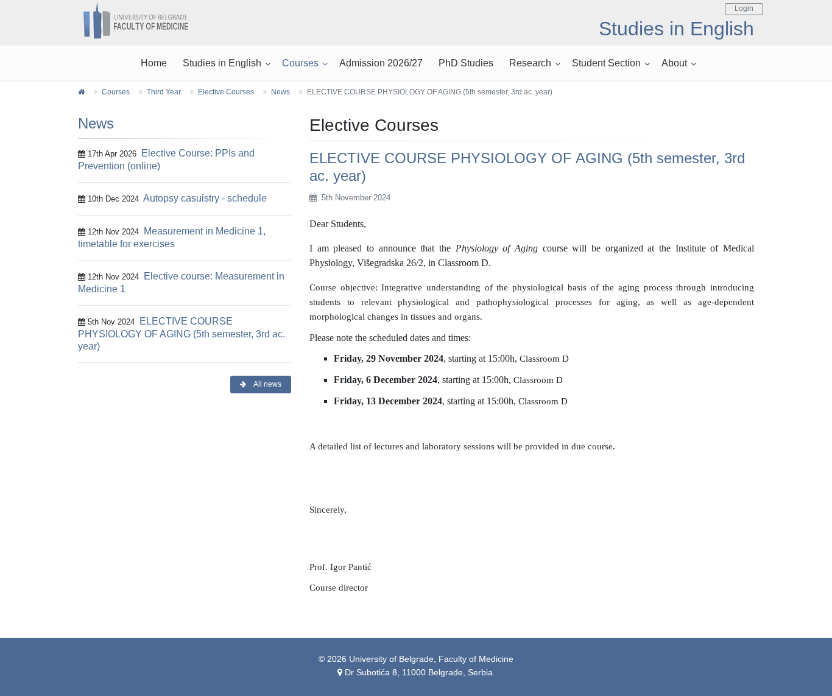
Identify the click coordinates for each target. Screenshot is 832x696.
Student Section (606, 63)
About (674, 63)
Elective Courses (226, 92)
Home (154, 63)
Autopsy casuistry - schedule (205, 198)
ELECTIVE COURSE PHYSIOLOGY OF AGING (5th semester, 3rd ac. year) (181, 333)
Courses (300, 63)
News (280, 92)
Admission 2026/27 (381, 63)
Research (530, 63)
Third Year (164, 92)
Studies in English (222, 63)
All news (266, 384)
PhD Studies (466, 63)
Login (744, 8)
